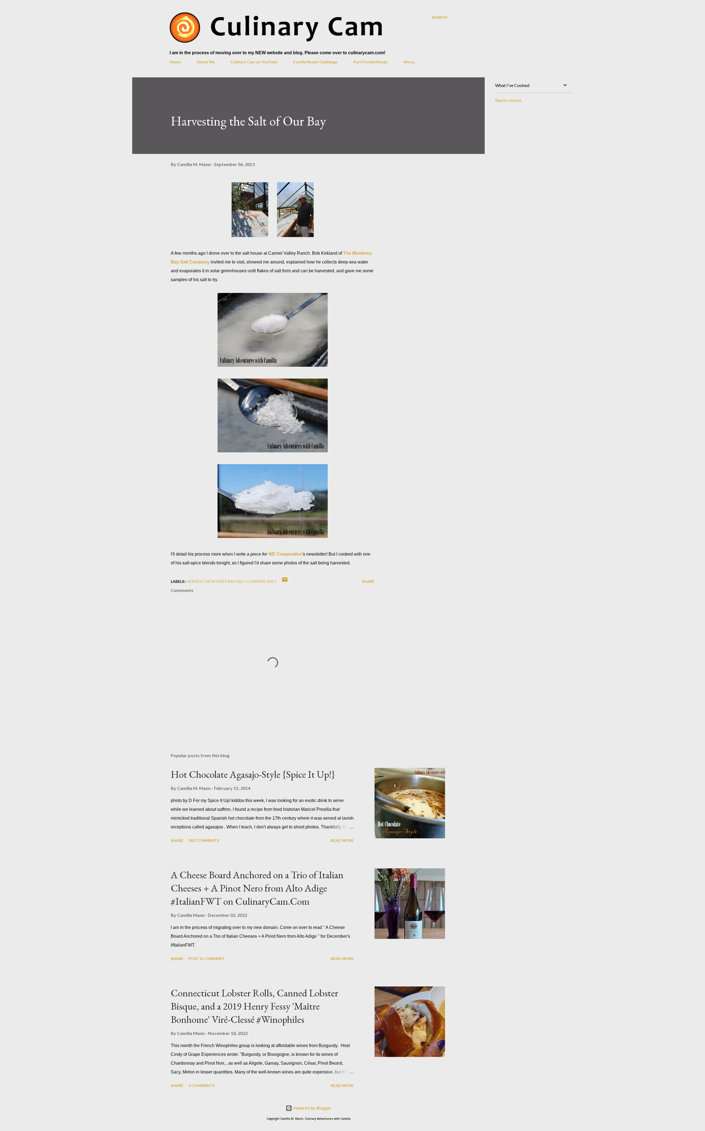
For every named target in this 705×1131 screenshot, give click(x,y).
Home (175, 61)
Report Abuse (508, 100)
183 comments (203, 840)
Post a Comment (206, 958)
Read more (342, 840)
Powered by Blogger (311, 1108)
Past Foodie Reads (370, 61)
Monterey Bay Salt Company (235, 581)
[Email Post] (284, 581)
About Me (206, 61)
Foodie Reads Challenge (315, 61)
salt (271, 581)
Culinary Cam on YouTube (254, 61)
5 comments (201, 1085)
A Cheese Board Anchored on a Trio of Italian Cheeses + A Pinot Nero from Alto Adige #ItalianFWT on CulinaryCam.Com (257, 888)
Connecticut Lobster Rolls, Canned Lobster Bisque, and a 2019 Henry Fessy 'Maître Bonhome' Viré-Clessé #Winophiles (254, 1006)
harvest (195, 581)
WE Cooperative (285, 554)
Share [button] (368, 581)
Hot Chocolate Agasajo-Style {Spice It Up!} (253, 774)
